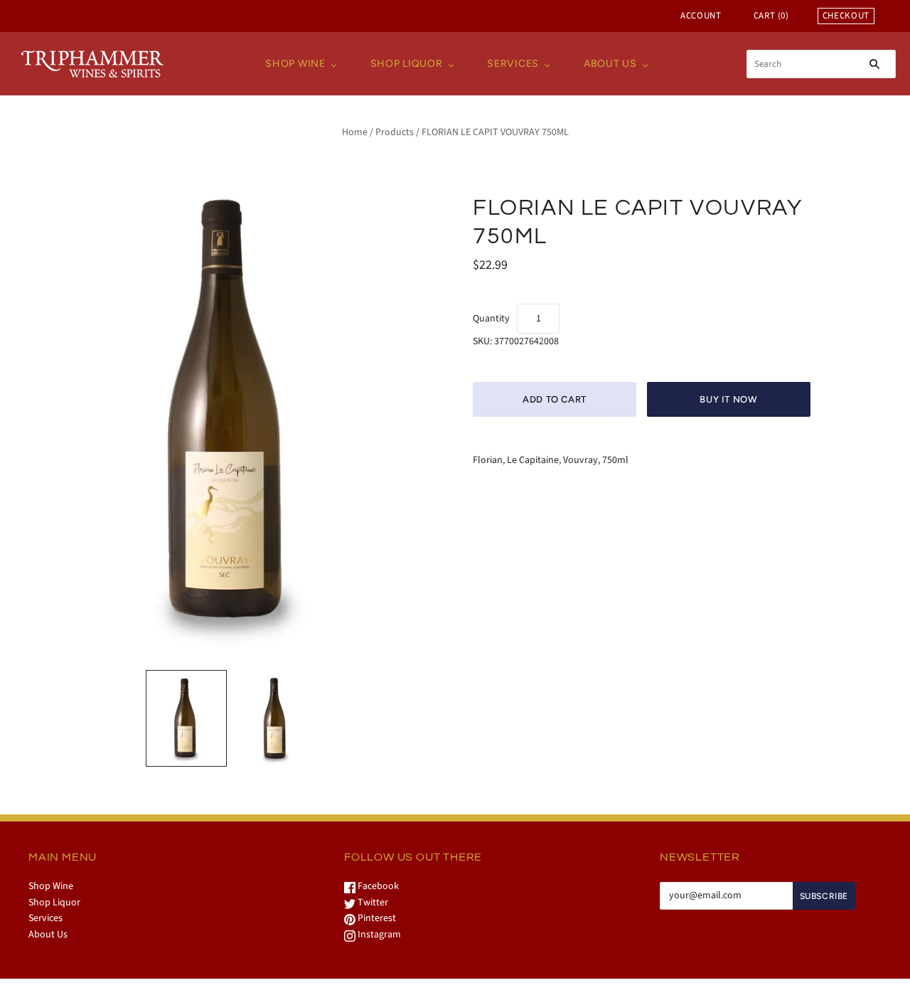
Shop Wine (295, 64)
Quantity (491, 319)
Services (513, 64)
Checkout (846, 15)
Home (355, 132)
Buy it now (729, 399)
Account (701, 15)
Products (394, 132)
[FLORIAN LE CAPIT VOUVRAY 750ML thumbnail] (186, 718)
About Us (610, 64)
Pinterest (375, 918)
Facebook (377, 886)
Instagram (378, 934)
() (771, 15)
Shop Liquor (406, 64)
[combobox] (821, 64)
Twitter (371, 902)
